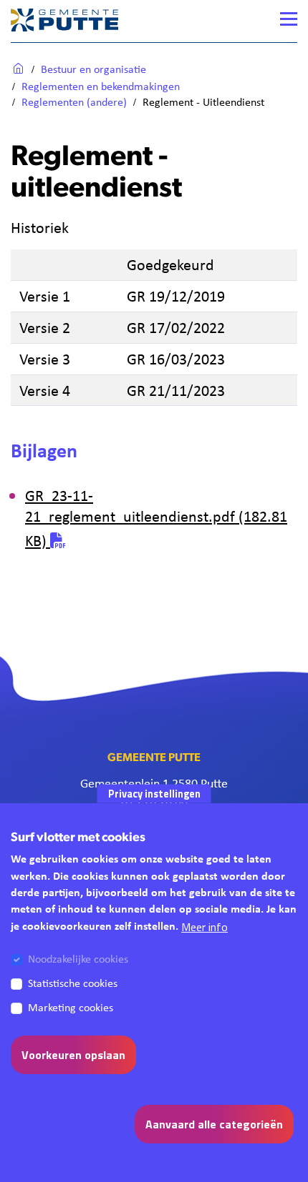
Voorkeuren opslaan (73, 1054)
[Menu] (288, 19)
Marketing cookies (70, 1007)
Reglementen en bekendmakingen (100, 86)
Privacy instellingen (154, 793)
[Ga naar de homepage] (64, 19)
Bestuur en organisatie (93, 68)
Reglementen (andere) (74, 101)
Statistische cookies (72, 982)
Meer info (204, 926)
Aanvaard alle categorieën (214, 1124)
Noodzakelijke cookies (78, 958)
